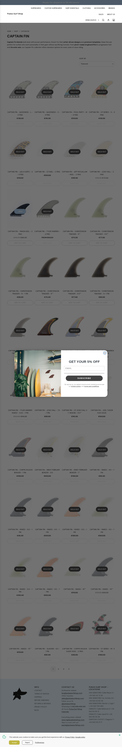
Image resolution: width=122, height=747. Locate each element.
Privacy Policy (70, 737)
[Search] (103, 20)
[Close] (119, 735)
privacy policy (76, 386)
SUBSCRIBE (84, 378)
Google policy (80, 737)
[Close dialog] (104, 352)
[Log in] (108, 20)
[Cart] (113, 20)
